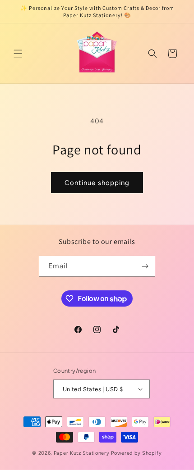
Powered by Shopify (136, 453)
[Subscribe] (145, 266)
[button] (18, 53)
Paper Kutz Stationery (82, 453)
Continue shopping (97, 183)
